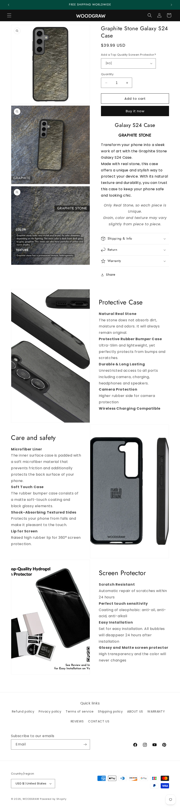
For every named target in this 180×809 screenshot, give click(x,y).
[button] (9, 15)
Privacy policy (50, 711)
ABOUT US (135, 711)
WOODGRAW (31, 799)
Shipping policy (110, 711)
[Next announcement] (171, 5)
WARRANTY (156, 711)
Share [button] (110, 274)
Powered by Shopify (53, 799)
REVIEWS (77, 721)
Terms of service (80, 711)
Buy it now (135, 111)
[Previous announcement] (8, 5)
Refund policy (23, 711)
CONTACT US (98, 721)
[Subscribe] (85, 744)
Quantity (107, 74)
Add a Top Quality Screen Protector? (128, 55)
